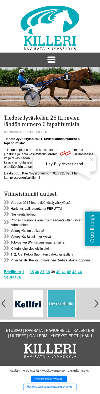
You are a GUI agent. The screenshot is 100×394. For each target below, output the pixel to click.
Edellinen (12, 271)
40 (58, 271)
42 (69, 271)
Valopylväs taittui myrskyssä (31, 236)
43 (74, 271)
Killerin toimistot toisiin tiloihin (32, 248)
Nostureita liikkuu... (24, 214)
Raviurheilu (58, 330)
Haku (87, 335)
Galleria (38, 335)
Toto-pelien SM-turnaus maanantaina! (38, 242)
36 (37, 271)
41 (64, 271)
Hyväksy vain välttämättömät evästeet (50, 386)
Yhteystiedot (65, 335)
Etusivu (14, 330)
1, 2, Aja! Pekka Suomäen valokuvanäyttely (42, 254)
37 (42, 271)
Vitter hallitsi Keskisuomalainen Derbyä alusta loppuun (50, 260)
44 (80, 271)
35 (32, 271)
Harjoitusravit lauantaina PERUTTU (36, 208)
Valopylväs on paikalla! (27, 230)
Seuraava (12, 277)
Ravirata (34, 330)
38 (48, 271)
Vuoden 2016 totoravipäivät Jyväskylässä (41, 202)
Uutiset (18, 335)
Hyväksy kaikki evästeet (48, 379)
